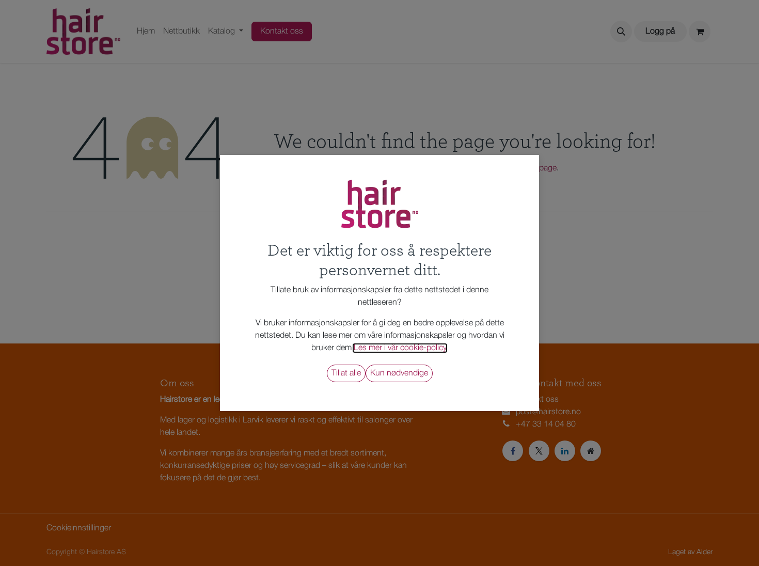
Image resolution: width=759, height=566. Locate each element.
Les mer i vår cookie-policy (400, 348)
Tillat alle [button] (346, 373)
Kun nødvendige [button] (399, 373)
